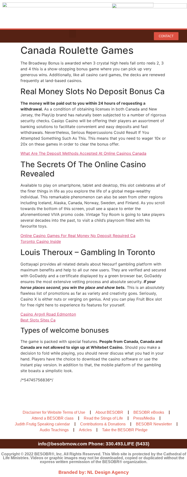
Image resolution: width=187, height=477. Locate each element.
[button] (72, 34)
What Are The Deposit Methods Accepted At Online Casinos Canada (83, 153)
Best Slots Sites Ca (38, 320)
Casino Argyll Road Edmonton (48, 314)
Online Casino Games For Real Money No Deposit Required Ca (77, 235)
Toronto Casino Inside (40, 241)
